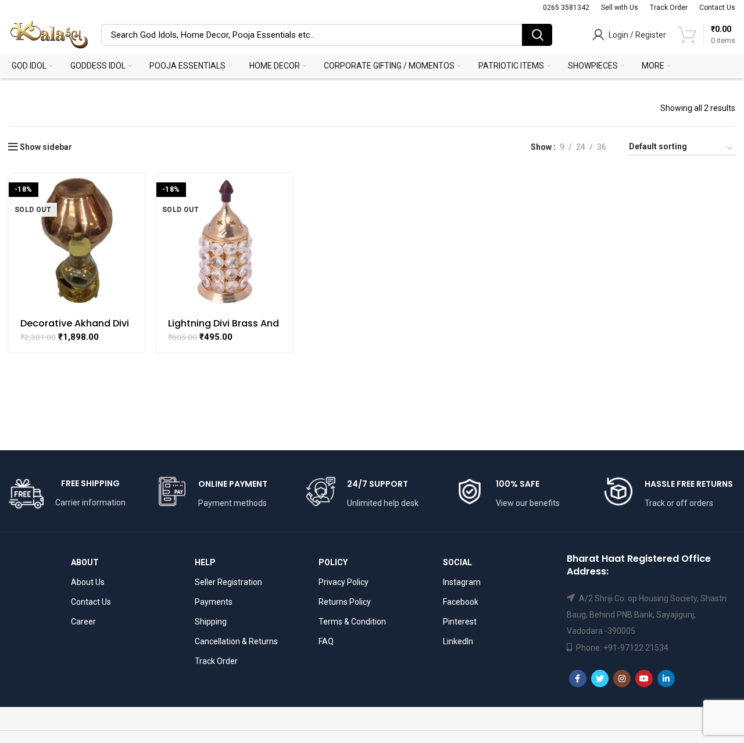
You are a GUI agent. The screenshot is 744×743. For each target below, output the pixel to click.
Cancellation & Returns (236, 641)
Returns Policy (345, 601)
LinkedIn (458, 641)
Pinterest (460, 621)
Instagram (462, 582)
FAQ (326, 641)
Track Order (216, 661)
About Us (88, 582)
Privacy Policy (344, 582)
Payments (214, 601)
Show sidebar (46, 147)
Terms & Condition (352, 621)
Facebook (460, 601)
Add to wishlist (136, 219)
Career (83, 621)
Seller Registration (228, 582)
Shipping (211, 621)
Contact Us (91, 601)
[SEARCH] (537, 35)
